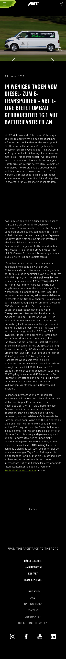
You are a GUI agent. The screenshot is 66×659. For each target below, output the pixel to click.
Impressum (33, 591)
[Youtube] (39, 636)
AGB (33, 597)
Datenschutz (33, 604)
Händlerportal (33, 567)
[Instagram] (12, 636)
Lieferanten (33, 616)
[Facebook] (26, 636)
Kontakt (33, 573)
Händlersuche (33, 561)
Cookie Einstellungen (33, 623)
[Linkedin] (53, 636)
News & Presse (33, 580)
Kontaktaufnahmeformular (20, 470)
